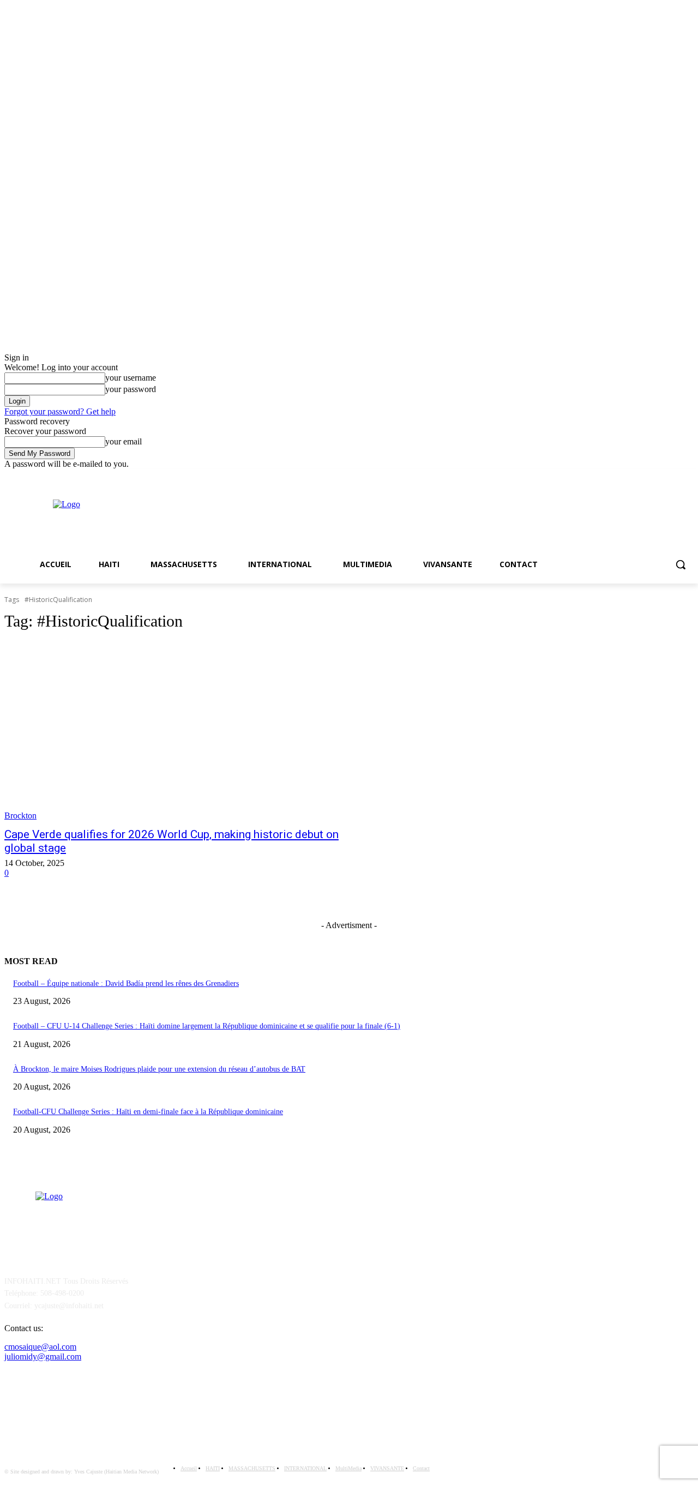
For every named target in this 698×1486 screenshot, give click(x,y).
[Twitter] (687, 477)
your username (130, 377)
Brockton (20, 815)
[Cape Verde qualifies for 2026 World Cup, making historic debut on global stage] (183, 731)
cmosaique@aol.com (40, 1346)
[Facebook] (672, 477)
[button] (680, 564)
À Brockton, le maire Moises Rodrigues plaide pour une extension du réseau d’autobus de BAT (159, 1069)
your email (123, 441)
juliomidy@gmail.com (42, 1356)
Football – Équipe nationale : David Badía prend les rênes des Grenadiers (126, 983)
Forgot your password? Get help (60, 411)
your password (130, 389)
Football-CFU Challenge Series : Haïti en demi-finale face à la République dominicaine (148, 1112)
